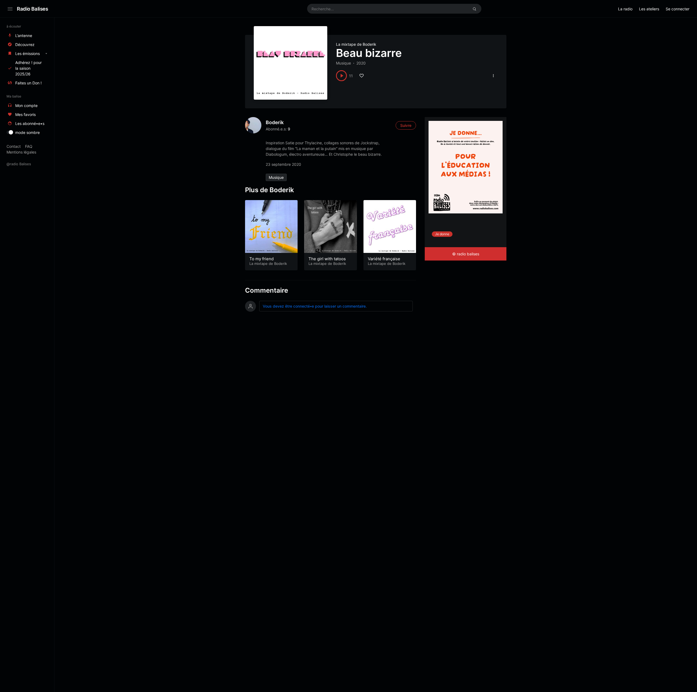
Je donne (442, 234)
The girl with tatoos (327, 258)
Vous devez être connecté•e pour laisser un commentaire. (315, 306)
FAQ (28, 146)
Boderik (275, 122)
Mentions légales (21, 152)
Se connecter (677, 9)
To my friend (261, 258)
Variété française (384, 258)
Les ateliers (649, 9)
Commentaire (266, 290)
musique (276, 177)
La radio (625, 9)
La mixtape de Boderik (356, 44)
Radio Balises (32, 9)
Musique (343, 63)
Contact (14, 146)
